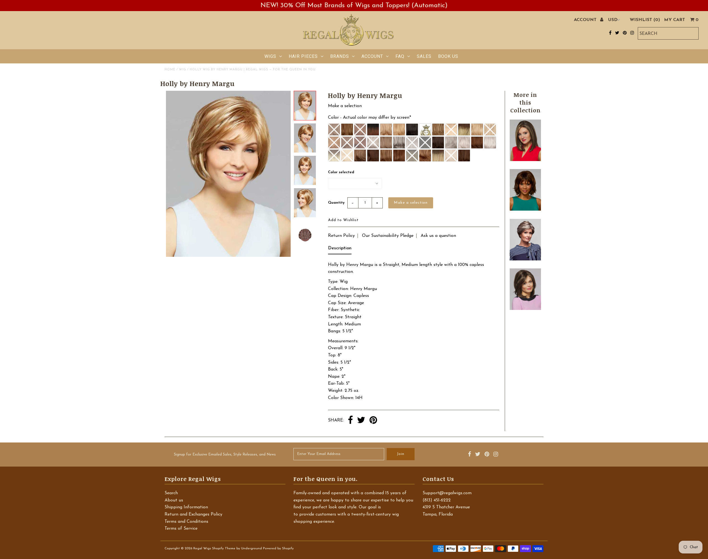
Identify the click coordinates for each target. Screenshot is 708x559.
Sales (424, 56)
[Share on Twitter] (361, 421)
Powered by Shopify (278, 548)
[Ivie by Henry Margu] (525, 259)
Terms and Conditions (186, 521)
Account (372, 56)
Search (171, 493)
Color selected (341, 172)
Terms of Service (181, 528)
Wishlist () (645, 20)
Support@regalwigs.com (447, 493)
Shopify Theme (223, 548)
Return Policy (341, 236)
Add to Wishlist (343, 220)
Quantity (336, 203)
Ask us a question (438, 236)
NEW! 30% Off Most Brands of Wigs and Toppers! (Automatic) (354, 5)
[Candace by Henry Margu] (525, 160)
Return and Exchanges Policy (193, 514)
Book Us (448, 56)
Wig (182, 69)
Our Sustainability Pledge (387, 236)
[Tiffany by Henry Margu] (525, 309)
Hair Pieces (303, 56)
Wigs (270, 56)
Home (170, 69)
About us (174, 500)
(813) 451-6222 (437, 500)
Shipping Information (186, 507)
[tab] (340, 249)
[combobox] (668, 33)
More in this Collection (525, 102)
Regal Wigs (202, 548)
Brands (339, 56)
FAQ (399, 56)
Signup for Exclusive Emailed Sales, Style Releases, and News (225, 454)
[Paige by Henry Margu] (525, 209)
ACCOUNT (586, 20)
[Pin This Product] (373, 421)
